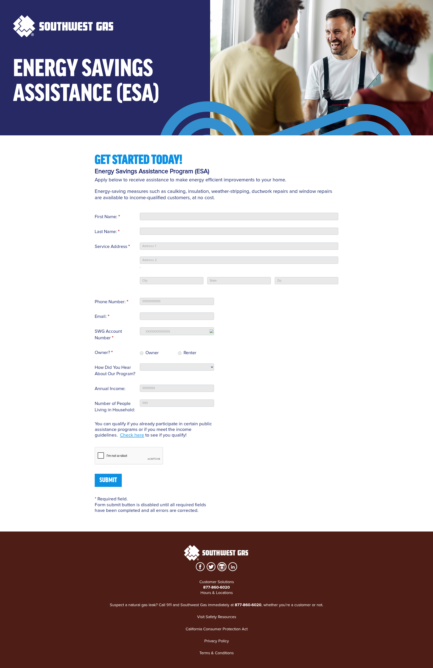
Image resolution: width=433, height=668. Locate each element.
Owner (151, 353)
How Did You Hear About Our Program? (115, 370)
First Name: (107, 217)
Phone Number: (111, 302)
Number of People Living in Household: (115, 406)
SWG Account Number (108, 334)
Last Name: (107, 231)
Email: (102, 316)
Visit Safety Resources (216, 617)
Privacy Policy (216, 641)
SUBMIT (108, 480)
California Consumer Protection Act (217, 629)
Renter (189, 353)
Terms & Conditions (216, 653)
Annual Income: (110, 388)
